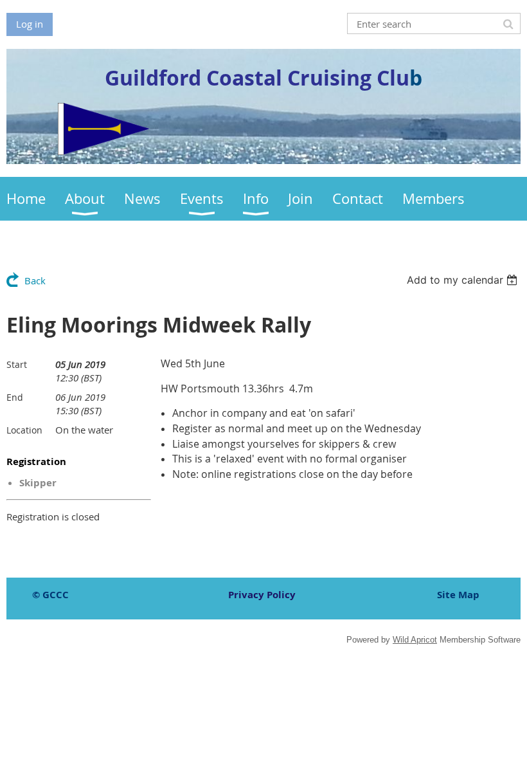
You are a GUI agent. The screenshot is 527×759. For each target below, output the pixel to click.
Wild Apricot (415, 640)
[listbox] (464, 280)
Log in (29, 23)
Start (16, 364)
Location (24, 430)
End (14, 397)
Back (35, 280)
